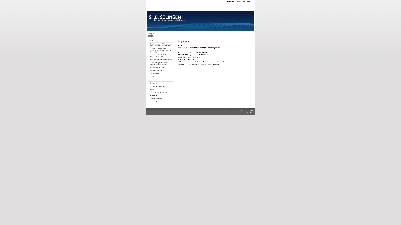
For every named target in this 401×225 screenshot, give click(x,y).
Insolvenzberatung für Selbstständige (161, 59)
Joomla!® (251, 112)
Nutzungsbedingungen (156, 98)
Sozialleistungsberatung (157, 70)
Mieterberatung (154, 73)
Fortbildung (153, 77)
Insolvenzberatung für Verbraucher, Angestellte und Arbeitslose (160, 55)
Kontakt (152, 89)
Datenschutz (153, 102)
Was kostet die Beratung (157, 86)
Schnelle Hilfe (154, 83)
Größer (238, 1)
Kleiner (249, 1)
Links (151, 80)
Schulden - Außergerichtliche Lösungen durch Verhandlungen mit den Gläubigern (160, 50)
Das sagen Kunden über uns (158, 92)
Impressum (153, 95)
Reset (244, 1)
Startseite (153, 41)
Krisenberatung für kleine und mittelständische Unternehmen (159, 63)
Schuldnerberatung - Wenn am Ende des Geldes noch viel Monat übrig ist (161, 44)
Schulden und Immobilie (157, 67)
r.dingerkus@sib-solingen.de (191, 57)
